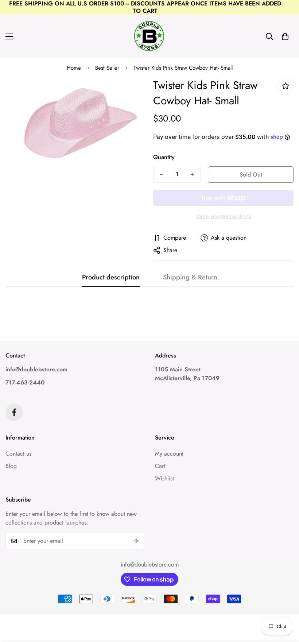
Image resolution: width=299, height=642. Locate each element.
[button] (285, 36)
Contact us (18, 453)
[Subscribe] (136, 541)
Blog (11, 466)
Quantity (164, 157)
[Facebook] (14, 412)
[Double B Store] (149, 36)
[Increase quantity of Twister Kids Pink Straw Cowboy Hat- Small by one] (192, 174)
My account (169, 453)
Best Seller (107, 68)
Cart (160, 466)
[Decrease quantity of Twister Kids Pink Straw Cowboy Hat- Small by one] (162, 174)
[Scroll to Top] (284, 602)
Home (74, 68)
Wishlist (164, 478)
